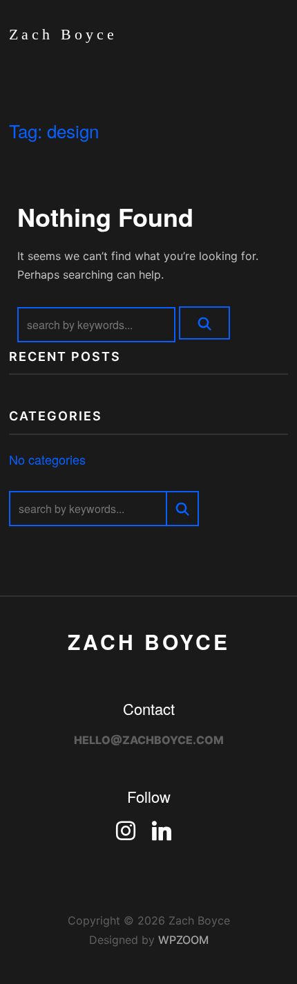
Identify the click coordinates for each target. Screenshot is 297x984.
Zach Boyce (63, 34)
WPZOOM (183, 940)
